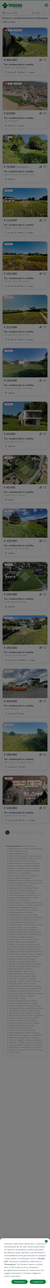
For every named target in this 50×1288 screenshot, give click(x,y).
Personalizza (19, 1282)
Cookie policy (15, 1276)
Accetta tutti (38, 1282)
